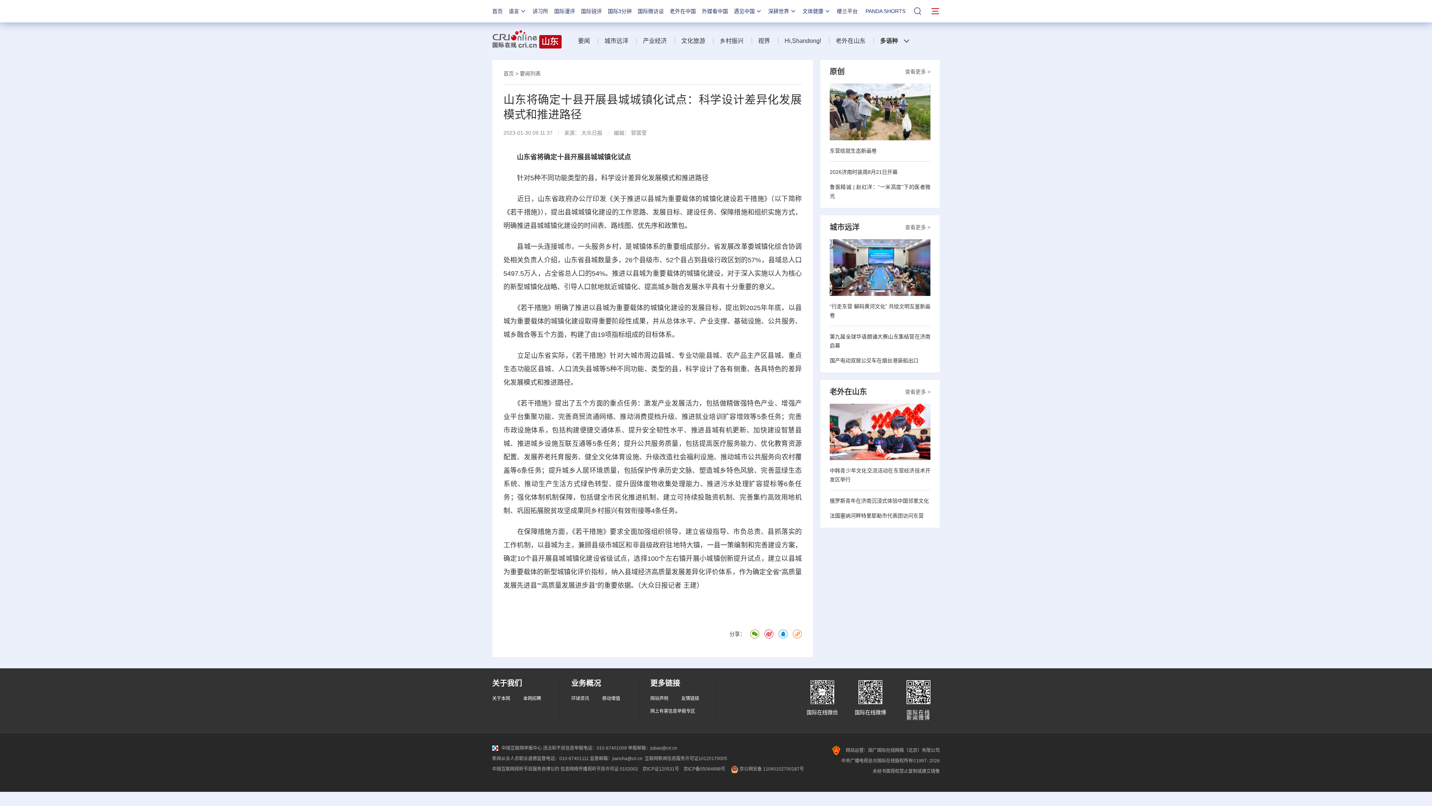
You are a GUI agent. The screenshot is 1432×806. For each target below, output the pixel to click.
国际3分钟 (620, 11)
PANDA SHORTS (885, 11)
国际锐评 (591, 11)
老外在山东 (851, 41)
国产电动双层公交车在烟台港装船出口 (874, 360)
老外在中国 (683, 11)
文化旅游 (693, 41)
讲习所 (540, 11)
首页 (497, 11)
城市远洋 (616, 41)
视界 (764, 41)
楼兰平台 (847, 11)
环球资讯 (580, 698)
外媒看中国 (715, 11)
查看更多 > (917, 72)
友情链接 (690, 698)
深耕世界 (778, 11)
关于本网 (501, 698)
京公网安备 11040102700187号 (771, 769)
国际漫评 (564, 11)
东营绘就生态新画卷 (853, 151)
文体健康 (813, 11)
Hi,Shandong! (803, 41)
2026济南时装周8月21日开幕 (864, 172)
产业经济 (655, 41)
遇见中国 (744, 11)
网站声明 (659, 698)
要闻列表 (530, 73)
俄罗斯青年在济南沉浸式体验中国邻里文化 (879, 501)
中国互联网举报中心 (522, 748)
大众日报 (591, 133)
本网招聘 (532, 698)
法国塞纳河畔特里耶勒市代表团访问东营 (877, 516)
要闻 (584, 41)
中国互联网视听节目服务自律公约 (525, 769)
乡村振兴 (732, 41)
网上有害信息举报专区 (672, 711)
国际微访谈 (651, 11)
